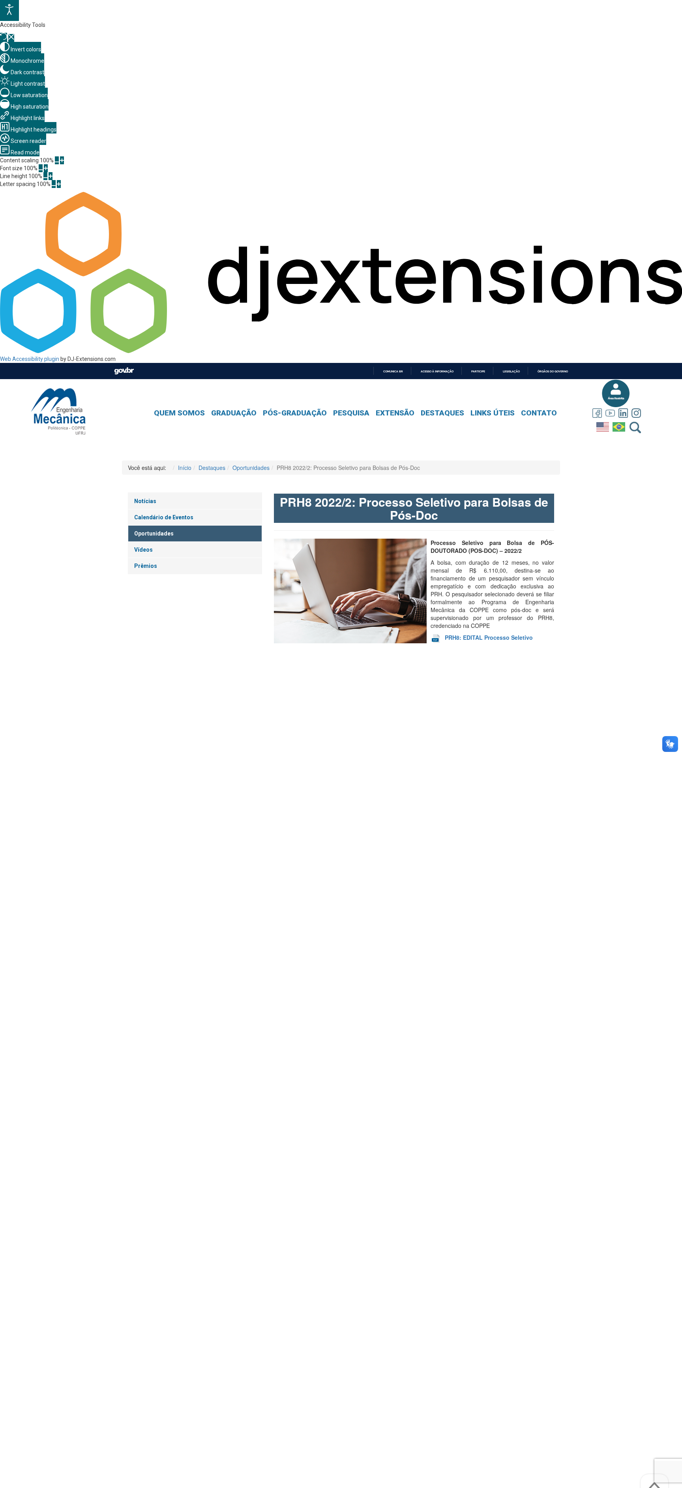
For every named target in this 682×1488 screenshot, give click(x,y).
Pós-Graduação (295, 412)
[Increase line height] (50, 176)
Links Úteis (492, 412)
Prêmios (145, 566)
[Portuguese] (620, 425)
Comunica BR (393, 371)
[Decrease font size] (41, 168)
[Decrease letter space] (54, 184)
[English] (604, 425)
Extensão (395, 412)
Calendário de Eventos (163, 517)
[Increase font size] (46, 168)
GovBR (124, 371)
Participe (478, 371)
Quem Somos (179, 412)
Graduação (234, 412)
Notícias (145, 501)
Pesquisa (351, 412)
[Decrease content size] (57, 160)
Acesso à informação (437, 371)
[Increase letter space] (59, 184)
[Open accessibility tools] (9, 10)
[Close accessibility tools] (11, 38)
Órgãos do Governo (553, 371)
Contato (539, 412)
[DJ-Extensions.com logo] (341, 351)
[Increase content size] (62, 160)
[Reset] (3, 37)
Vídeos (143, 550)
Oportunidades (154, 533)
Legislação (511, 371)
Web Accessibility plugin (29, 359)
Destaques (442, 412)
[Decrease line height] (45, 176)
